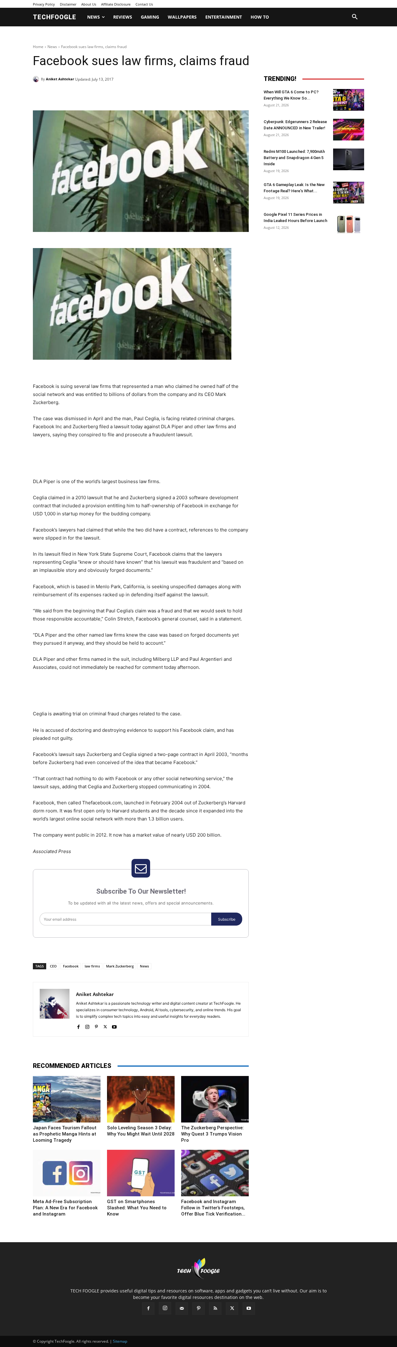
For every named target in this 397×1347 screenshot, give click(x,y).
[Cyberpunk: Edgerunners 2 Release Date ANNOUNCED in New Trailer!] (348, 129)
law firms (92, 966)
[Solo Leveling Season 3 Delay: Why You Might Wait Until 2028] (141, 1099)
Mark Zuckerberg (120, 966)
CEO (53, 966)
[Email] (133, 95)
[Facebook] (75, 95)
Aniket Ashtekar (60, 79)
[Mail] (182, 1308)
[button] (355, 17)
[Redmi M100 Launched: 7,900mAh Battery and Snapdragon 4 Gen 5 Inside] (348, 159)
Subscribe (226, 919)
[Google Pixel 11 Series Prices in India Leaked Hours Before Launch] (348, 222)
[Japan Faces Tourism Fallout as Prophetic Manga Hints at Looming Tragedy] (66, 1099)
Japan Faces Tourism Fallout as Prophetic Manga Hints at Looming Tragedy (64, 1134)
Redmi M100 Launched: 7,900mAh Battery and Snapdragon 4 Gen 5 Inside (294, 157)
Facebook (70, 966)
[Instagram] (87, 1025)
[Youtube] (114, 1025)
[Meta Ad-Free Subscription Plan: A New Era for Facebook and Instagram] (66, 1173)
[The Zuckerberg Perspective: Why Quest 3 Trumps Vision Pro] (215, 1099)
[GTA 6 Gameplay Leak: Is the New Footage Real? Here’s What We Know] (348, 192)
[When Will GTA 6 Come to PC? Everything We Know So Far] (348, 100)
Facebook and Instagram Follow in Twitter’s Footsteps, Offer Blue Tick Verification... (213, 1208)
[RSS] (215, 1308)
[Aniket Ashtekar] (37, 79)
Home (38, 46)
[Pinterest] (104, 95)
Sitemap (120, 1341)
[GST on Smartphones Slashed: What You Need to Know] (141, 1173)
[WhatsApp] (118, 95)
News (52, 46)
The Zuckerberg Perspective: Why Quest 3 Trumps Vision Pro (212, 1134)
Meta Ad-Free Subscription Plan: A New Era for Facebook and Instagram (65, 1208)
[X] (90, 95)
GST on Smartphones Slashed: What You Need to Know (137, 1208)
